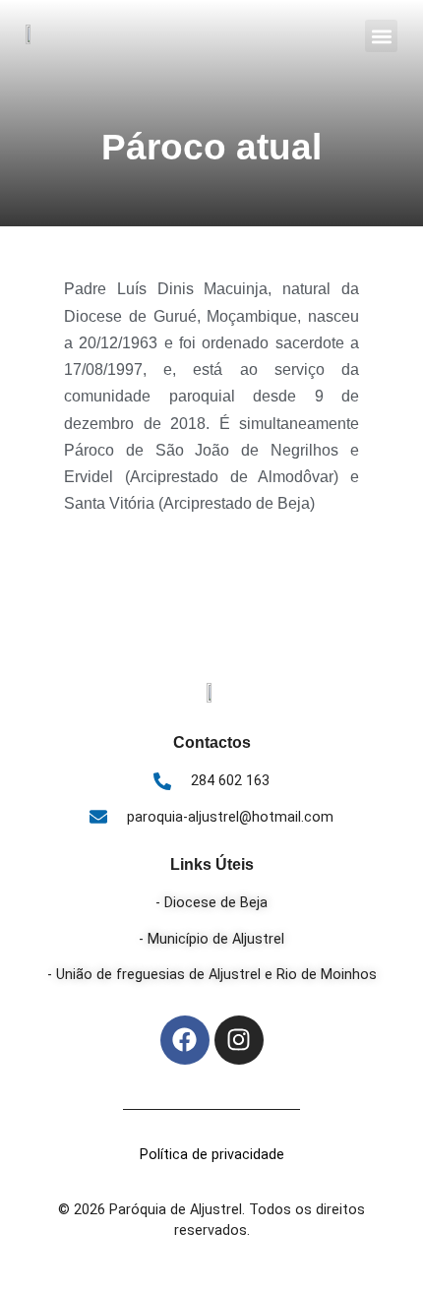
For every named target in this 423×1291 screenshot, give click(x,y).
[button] (381, 36)
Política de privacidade (212, 1154)
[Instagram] (239, 1040)
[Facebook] (185, 1040)
